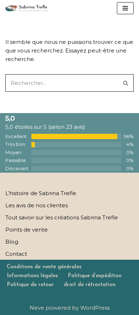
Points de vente (26, 229)
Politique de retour (30, 285)
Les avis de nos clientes (36, 205)
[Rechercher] (126, 83)
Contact (16, 253)
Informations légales (32, 276)
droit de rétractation (89, 285)
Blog (11, 241)
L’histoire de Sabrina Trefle (40, 193)
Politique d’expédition (95, 276)
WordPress (95, 307)
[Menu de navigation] (125, 8)
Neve (37, 307)
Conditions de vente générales (44, 267)
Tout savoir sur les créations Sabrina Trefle (61, 217)
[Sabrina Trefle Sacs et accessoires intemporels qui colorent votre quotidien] (26, 8)
